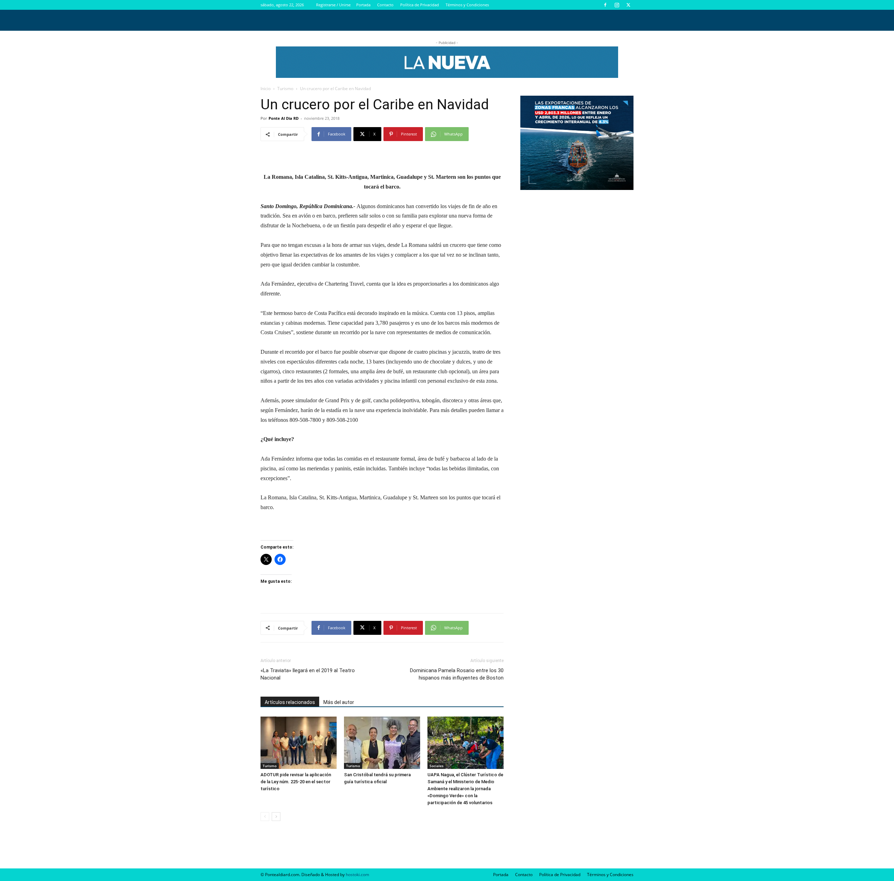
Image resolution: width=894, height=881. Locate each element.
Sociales (437, 765)
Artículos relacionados (290, 702)
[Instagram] (616, 5)
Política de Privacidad (419, 4)
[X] (628, 5)
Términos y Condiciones (467, 4)
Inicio (266, 88)
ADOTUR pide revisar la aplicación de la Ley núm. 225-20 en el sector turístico (296, 781)
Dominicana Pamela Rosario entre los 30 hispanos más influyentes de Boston (457, 674)
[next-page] (276, 816)
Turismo (285, 88)
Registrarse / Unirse (333, 4)
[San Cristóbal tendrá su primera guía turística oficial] (382, 743)
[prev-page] (265, 816)
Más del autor (338, 702)
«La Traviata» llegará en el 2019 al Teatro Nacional (308, 674)
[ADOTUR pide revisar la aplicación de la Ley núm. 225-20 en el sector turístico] (299, 743)
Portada (363, 4)
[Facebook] (605, 5)
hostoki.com (357, 875)
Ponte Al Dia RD (284, 118)
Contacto (385, 4)
